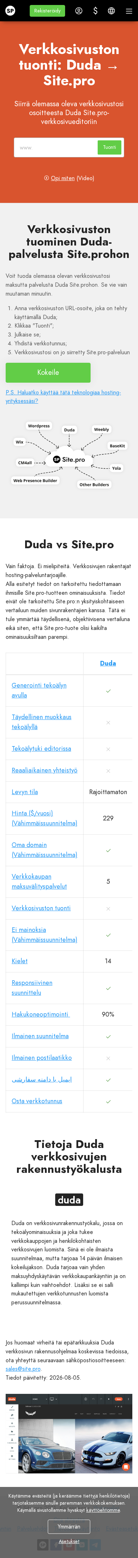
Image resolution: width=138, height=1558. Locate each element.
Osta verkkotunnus (37, 1101)
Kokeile (48, 372)
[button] (47, 11)
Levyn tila (25, 792)
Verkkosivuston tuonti (41, 908)
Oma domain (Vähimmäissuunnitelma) (44, 849)
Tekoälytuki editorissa (41, 748)
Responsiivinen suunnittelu (32, 987)
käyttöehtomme (103, 1510)
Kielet (20, 961)
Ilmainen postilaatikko (42, 1057)
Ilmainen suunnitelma (40, 1036)
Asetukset (69, 1541)
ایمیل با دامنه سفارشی (42, 1079)
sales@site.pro (23, 1369)
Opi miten (63, 178)
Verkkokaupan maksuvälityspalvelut (39, 881)
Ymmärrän (69, 1526)
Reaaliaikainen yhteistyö (44, 770)
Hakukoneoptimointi (41, 1014)
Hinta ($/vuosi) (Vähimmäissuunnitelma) (44, 818)
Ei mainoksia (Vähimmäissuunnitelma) (44, 934)
